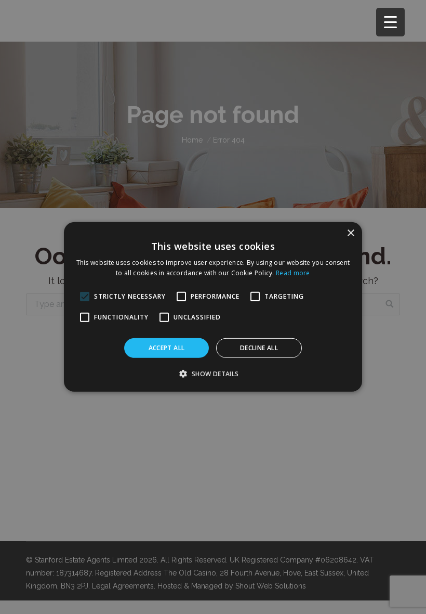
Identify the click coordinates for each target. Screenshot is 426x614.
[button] (212, 373)
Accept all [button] (167, 347)
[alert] (213, 307)
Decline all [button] (259, 347)
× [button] (350, 233)
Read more (293, 272)
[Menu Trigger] (390, 22)
